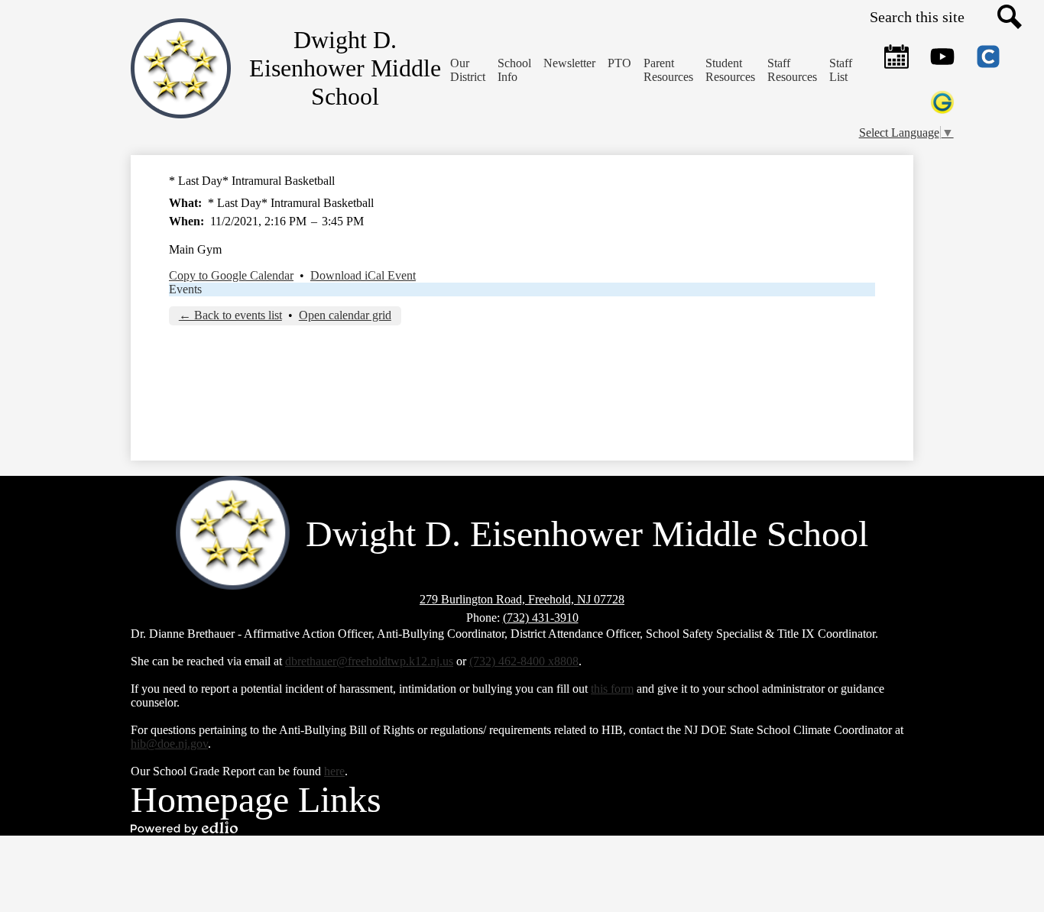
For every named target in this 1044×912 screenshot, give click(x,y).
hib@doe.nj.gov (169, 743)
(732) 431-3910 (541, 617)
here (334, 771)
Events (185, 289)
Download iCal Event (363, 275)
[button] (514, 70)
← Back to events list (230, 315)
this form (612, 688)
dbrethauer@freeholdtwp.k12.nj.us (369, 661)
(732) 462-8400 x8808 (524, 661)
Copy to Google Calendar (231, 275)
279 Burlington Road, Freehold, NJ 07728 (522, 599)
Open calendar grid (345, 315)
